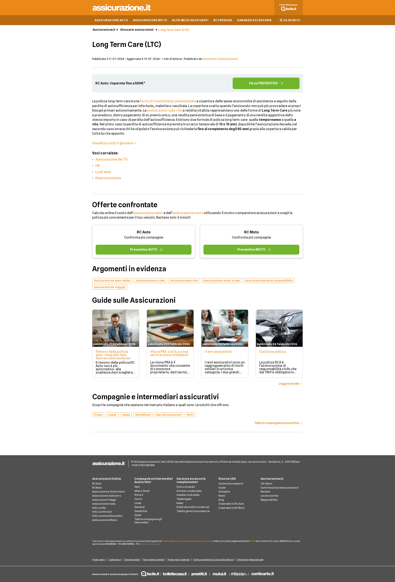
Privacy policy (98, 559)
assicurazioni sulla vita (164, 110)
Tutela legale (184, 499)
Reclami (265, 491)
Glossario (224, 491)
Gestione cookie (132, 559)
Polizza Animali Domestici (107, 515)
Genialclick (140, 511)
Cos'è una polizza (272, 352)
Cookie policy (115, 559)
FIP (97, 166)
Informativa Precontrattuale (250, 559)
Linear (138, 503)
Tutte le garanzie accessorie (193, 511)
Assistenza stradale (188, 494)
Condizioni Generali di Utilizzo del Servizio (213, 559)
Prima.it (138, 494)
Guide (221, 487)
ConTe (138, 499)
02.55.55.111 (291, 20)
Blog (221, 499)
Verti (137, 486)
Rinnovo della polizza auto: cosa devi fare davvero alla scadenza (113, 355)
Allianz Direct (142, 490)
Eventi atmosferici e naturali (193, 507)
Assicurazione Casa (103, 503)
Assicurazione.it (104, 29)
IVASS (253, 541)
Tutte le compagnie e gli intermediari (148, 521)
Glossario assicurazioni (136, 29)
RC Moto (251, 232)
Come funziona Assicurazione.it (279, 487)
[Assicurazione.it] (121, 11)
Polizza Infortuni (102, 511)
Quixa (137, 515)
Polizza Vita (99, 507)
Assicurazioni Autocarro (106, 495)
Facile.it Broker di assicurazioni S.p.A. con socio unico (187, 541)
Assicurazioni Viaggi (104, 499)
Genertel (139, 507)
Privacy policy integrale (179, 559)
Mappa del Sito (269, 499)
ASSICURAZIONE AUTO (111, 20)
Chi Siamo (266, 483)
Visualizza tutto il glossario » (114, 143)
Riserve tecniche (108, 178)
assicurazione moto (188, 213)
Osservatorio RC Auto (231, 503)
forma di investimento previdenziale (168, 101)
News (221, 495)
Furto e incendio (186, 486)
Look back (103, 172)
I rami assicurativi (218, 352)
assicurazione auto (148, 213)
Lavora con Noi (269, 495)
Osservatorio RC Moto (231, 507)
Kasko (180, 503)
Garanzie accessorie (230, 483)
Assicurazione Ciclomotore (108, 491)
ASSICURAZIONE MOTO (150, 20)
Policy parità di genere (153, 559)
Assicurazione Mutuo (104, 519)
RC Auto (144, 232)
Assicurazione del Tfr (111, 159)
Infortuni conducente (189, 490)
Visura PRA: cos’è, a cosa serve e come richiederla (169, 353)
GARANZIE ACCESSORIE (254, 20)
